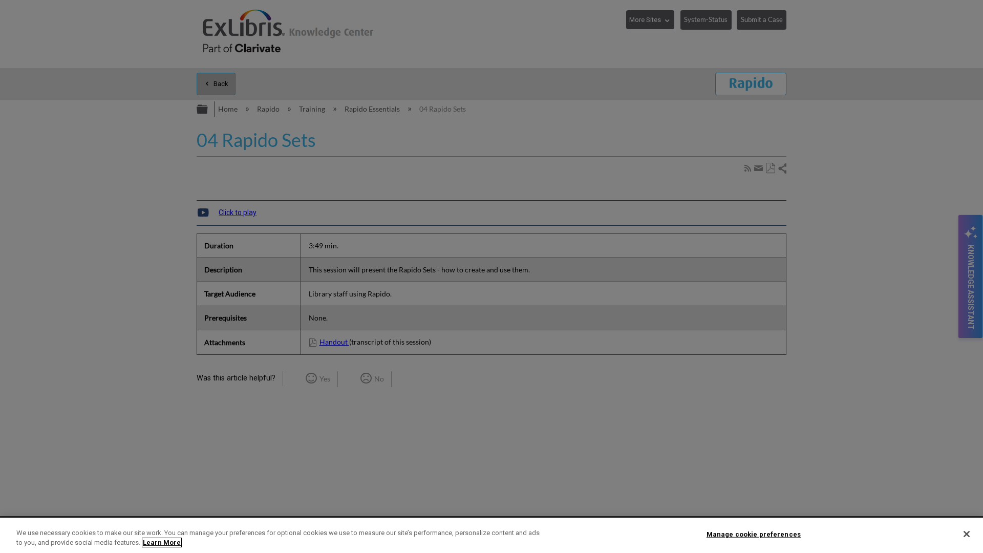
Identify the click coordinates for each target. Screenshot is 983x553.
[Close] (966, 534)
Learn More (162, 542)
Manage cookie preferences (754, 534)
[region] (491, 535)
